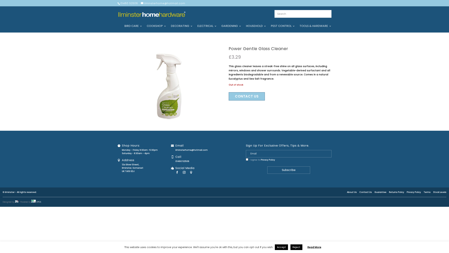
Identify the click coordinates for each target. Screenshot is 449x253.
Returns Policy (396, 192)
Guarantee (380, 192)
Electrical (205, 26)
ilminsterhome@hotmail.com (191, 149)
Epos (38, 201)
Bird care (131, 26)
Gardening (229, 26)
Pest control (281, 26)
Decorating (180, 26)
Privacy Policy (268, 159)
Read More (314, 247)
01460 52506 (182, 161)
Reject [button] (296, 247)
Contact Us (365, 192)
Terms (427, 192)
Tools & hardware (314, 26)
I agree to (262, 159)
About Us (352, 192)
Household (254, 26)
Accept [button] (281, 247)
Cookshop (155, 26)
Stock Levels (439, 192)
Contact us (247, 96)
